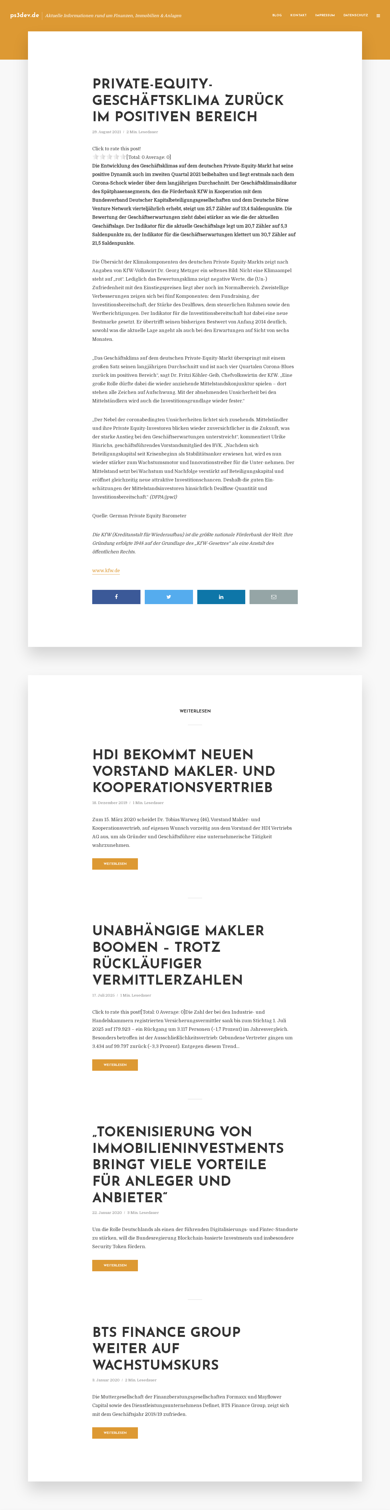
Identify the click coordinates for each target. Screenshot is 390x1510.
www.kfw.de (106, 570)
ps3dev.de (24, 16)
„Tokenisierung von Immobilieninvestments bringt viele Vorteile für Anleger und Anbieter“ (188, 1165)
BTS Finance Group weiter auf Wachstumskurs (166, 1350)
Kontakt (298, 15)
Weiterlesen (115, 864)
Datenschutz (355, 15)
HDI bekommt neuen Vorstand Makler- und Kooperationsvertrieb (183, 772)
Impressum (325, 15)
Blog (277, 15)
